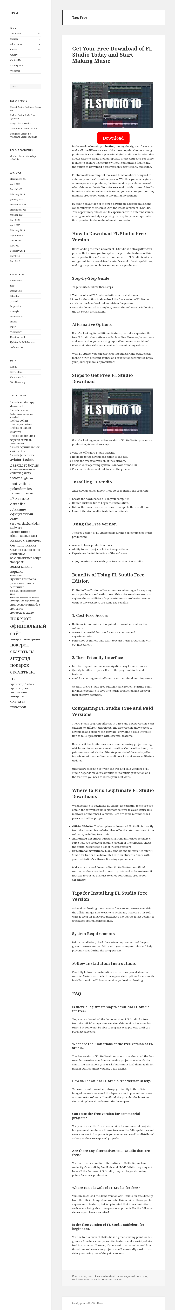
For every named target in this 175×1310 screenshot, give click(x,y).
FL (141, 1276)
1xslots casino (19, 410)
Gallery (13, 54)
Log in (13, 366)
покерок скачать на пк (22, 672)
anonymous (16, 280)
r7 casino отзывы (21, 493)
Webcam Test (17, 347)
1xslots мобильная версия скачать (22, 438)
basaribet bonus (24, 465)
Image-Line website (96, 830)
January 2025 (16, 199)
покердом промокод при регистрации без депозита (25, 604)
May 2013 (15, 256)
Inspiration (16, 306)
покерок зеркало (22, 612)
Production (77, 1279)
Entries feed (16, 372)
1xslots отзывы (17, 443)
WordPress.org (17, 382)
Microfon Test (17, 316)
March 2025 (16, 189)
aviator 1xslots (22, 459)
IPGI (14, 12)
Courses (14, 38)
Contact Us (15, 60)
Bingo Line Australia (20, 123)
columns (15, 473)
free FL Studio (80, 337)
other (13, 326)
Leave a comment (113, 1279)
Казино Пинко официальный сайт (23, 534)
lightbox (28, 478)
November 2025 (18, 178)
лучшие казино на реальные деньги (23, 581)
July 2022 (14, 245)
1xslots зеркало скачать (20, 430)
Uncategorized (17, 337)
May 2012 (15, 261)
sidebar (27, 523)
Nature (13, 321)
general (14, 301)
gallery (26, 473)
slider (36, 523)
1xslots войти (19, 420)
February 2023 (17, 230)
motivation (20, 483)
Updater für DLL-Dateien (22, 342)
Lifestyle (14, 311)
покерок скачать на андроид (22, 651)
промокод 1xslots (22, 684)
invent (16, 477)
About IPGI (15, 33)
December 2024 (18, 204)
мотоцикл (17, 587)
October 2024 (16, 214)
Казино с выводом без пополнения (25, 543)
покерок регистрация (25, 639)
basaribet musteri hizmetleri (22, 469)
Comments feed (18, 377)
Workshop (15, 70)
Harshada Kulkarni (106, 1276)
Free (145, 1276)
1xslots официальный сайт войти (25, 449)
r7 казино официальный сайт (21, 514)
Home (13, 28)
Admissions (16, 44)
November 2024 (18, 209)
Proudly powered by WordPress (87, 1303)
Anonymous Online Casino (23, 128)
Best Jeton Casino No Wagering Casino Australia (23, 135)
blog (12, 285)
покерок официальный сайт (28, 626)
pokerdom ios (21, 488)
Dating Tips (16, 290)
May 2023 (15, 220)
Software (16, 528)
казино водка (16, 575)
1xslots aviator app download (22, 404)
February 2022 (17, 250)
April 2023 (15, 225)
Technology (16, 331)
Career (13, 49)
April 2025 (15, 184)
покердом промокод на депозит (24, 597)
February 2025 (17, 194)
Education (15, 296)
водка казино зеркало (21, 569)
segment (15, 523)
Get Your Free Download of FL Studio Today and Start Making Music (112, 54)
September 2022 (18, 235)
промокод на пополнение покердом (19, 692)
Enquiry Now (16, 65)
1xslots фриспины (22, 455)
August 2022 (16, 240)
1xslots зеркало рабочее (21, 424)
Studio (97, 1279)
